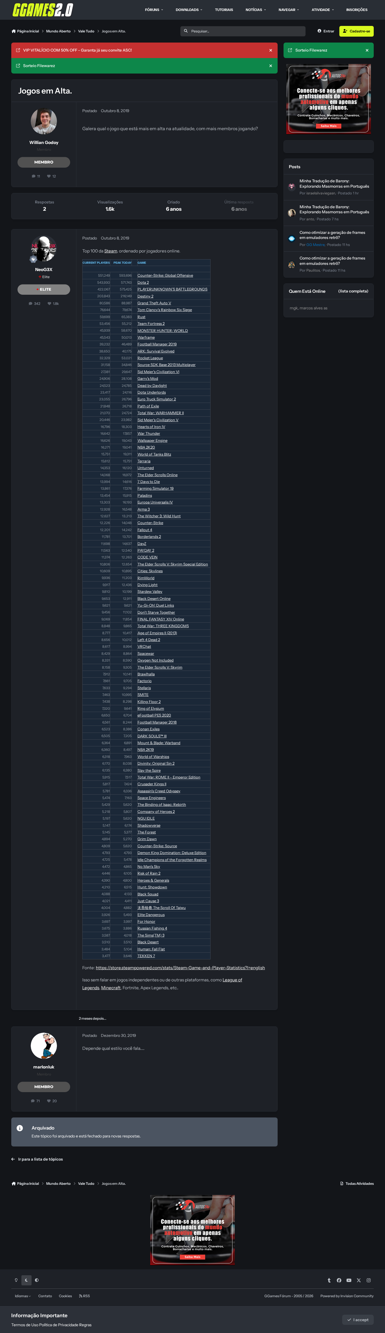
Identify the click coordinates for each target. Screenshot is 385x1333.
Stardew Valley (150, 591)
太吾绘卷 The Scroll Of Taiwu (162, 907)
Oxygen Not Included (156, 660)
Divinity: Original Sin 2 (156, 763)
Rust (141, 316)
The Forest (147, 832)
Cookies (65, 1296)
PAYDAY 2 (146, 550)
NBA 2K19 (146, 749)
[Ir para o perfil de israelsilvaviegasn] (292, 187)
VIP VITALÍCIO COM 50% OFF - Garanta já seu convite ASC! (77, 50)
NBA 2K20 (146, 447)
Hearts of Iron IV (151, 426)
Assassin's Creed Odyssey (159, 791)
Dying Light (148, 584)
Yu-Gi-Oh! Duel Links (156, 605)
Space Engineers (152, 797)
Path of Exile (148, 406)
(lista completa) (353, 291)
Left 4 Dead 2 (149, 639)
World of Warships (153, 756)
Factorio (145, 680)
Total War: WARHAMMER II (161, 413)
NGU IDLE (146, 818)
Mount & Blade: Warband (159, 742)
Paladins (145, 495)
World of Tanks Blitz (154, 454)
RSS (86, 1296)
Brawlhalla (146, 674)
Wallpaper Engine (152, 440)
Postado (348, 193)
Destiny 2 (145, 296)
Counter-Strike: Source (157, 846)
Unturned (146, 467)
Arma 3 (144, 509)
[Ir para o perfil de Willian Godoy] (44, 121)
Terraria (144, 461)
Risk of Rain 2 (149, 873)
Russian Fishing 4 (152, 928)
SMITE (143, 694)
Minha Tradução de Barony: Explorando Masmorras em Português (334, 183)
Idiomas (21, 1296)
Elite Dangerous (151, 914)
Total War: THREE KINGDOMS (163, 626)
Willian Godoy (43, 142)
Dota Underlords (152, 392)
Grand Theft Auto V (154, 303)
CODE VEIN (148, 557)
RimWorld (146, 578)
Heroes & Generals (153, 880)
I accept (361, 1319)
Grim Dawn (147, 839)
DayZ (142, 543)
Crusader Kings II (152, 784)
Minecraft (111, 987)
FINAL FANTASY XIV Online (161, 619)
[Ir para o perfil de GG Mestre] (292, 239)
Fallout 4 (145, 529)
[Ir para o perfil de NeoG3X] (44, 248)
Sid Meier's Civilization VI (158, 371)
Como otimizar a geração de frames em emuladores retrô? (332, 235)
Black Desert (148, 942)
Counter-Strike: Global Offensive (165, 275)
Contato (45, 1296)
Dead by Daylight (152, 385)
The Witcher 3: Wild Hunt (159, 516)
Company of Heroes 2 (156, 811)
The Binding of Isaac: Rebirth (162, 804)
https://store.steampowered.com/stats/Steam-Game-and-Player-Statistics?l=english (180, 967)
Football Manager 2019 (157, 344)
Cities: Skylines (150, 571)
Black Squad (148, 894)
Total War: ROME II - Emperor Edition (169, 777)
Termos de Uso (24, 1324)
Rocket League (150, 358)
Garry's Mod (148, 378)
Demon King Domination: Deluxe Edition (172, 852)
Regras (85, 1324)
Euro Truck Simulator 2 (157, 399)
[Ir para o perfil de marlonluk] (44, 1046)
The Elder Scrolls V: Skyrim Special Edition (173, 564)
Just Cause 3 (148, 901)
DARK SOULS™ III (152, 736)
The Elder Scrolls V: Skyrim (160, 667)
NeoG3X (43, 269)
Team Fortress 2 (151, 323)
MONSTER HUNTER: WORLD (163, 330)
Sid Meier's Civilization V (158, 420)
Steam (110, 251)
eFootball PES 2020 (154, 715)
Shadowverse (149, 825)
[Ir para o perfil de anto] (292, 213)
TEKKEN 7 (146, 955)
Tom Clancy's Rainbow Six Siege (165, 309)
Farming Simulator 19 (156, 488)
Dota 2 (143, 282)
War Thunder (149, 433)
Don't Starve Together (156, 612)
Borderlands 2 (149, 536)
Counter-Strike (150, 522)
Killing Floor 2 (149, 701)
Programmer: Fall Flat (151, 949)
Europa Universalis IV (155, 502)
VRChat (144, 646)
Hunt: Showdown (152, 887)
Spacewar (146, 653)
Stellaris (144, 688)
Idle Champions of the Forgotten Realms (172, 859)
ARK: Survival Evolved (156, 351)
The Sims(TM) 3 (151, 935)
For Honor (146, 921)
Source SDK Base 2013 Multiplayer (167, 364)
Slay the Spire (149, 770)
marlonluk (43, 1067)
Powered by (347, 1296)
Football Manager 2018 (157, 722)
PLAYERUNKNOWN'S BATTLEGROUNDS (172, 289)
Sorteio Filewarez (39, 65)
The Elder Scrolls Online (158, 475)
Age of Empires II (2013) (157, 633)
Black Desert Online (154, 598)
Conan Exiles (149, 729)
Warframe (146, 337)
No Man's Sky (149, 866)
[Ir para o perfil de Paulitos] (292, 265)
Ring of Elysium (151, 708)
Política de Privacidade (58, 1324)
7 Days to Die (149, 481)
